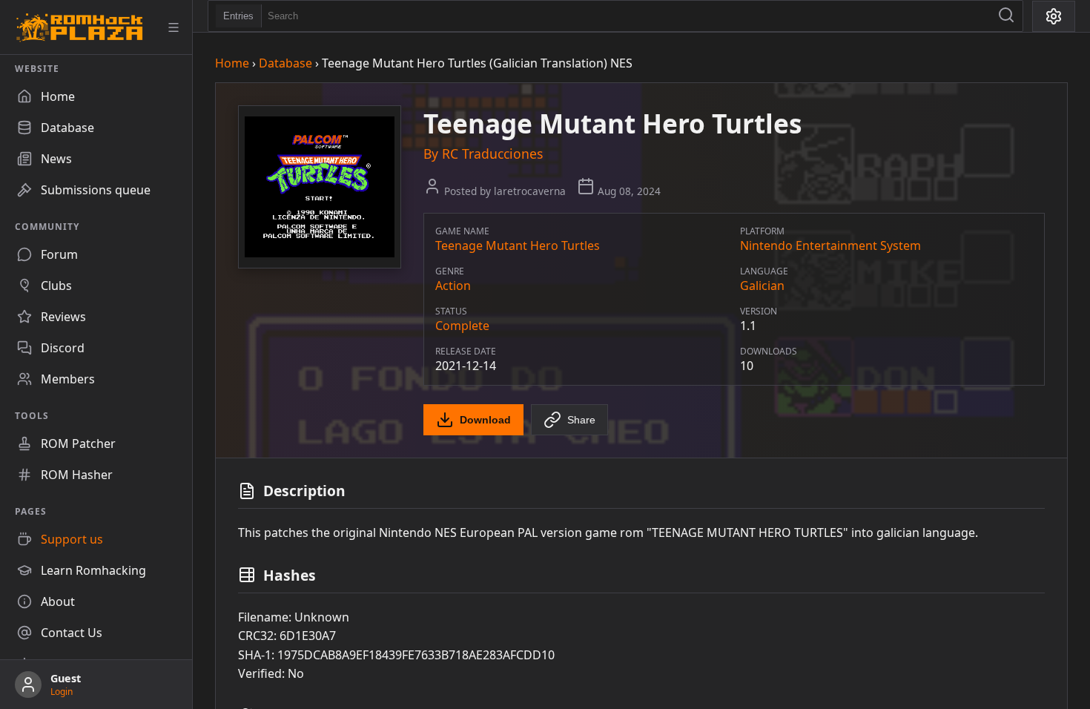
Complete (462, 325)
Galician (762, 285)
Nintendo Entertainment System (830, 245)
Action (453, 285)
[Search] (1006, 16)
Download (485, 420)
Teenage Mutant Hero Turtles (517, 245)
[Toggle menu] (173, 27)
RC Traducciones (492, 153)
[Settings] (1053, 16)
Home (232, 63)
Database (285, 63)
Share (581, 420)
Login (61, 691)
